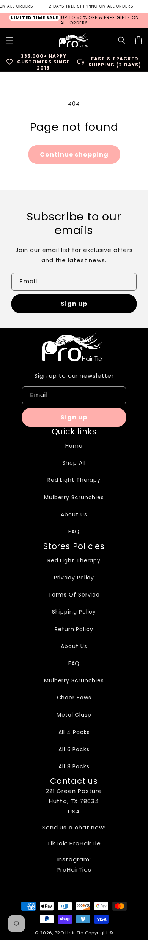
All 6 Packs (74, 749)
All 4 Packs (74, 732)
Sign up (74, 303)
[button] (121, 40)
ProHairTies (74, 870)
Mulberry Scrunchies (74, 497)
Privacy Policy (74, 577)
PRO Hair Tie (69, 933)
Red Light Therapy (74, 480)
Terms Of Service (74, 594)
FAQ (74, 531)
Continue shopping (74, 154)
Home (74, 445)
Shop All (73, 463)
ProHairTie (85, 843)
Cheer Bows (74, 697)
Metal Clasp (74, 714)
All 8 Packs (74, 766)
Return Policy (74, 629)
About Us (74, 514)
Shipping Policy (74, 612)
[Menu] (9, 40)
